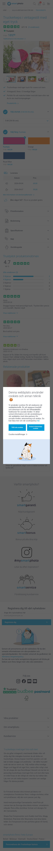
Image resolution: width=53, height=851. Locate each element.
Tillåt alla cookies (17, 427)
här (38, 421)
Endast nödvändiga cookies (35, 427)
